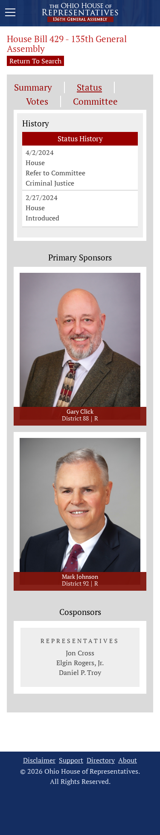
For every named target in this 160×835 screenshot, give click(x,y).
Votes (37, 101)
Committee (95, 101)
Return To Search (35, 61)
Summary (33, 87)
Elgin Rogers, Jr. (80, 662)
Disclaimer (39, 760)
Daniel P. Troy (80, 672)
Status (89, 87)
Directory (101, 760)
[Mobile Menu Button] (10, 14)
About (127, 760)
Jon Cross (80, 653)
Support (71, 760)
